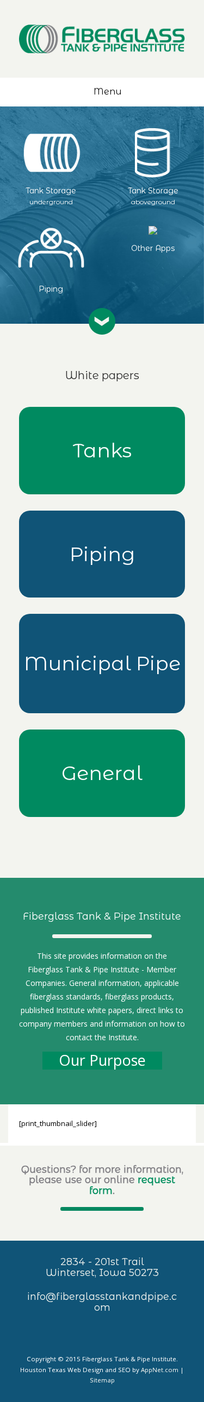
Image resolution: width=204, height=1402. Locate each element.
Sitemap (102, 1380)
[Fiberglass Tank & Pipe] (102, 38)
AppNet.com (159, 1370)
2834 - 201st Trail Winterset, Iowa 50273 (102, 1267)
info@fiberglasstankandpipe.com (102, 1302)
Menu (108, 91)
